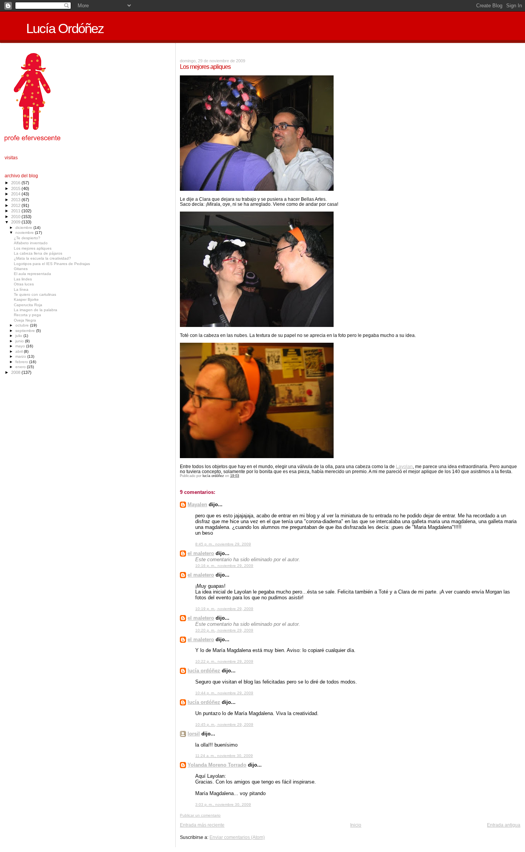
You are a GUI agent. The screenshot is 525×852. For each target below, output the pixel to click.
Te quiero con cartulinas (35, 294)
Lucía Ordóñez (65, 28)
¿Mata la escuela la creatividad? (42, 258)
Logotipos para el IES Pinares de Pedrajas (52, 264)
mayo (20, 346)
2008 (16, 372)
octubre (22, 325)
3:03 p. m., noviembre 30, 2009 (223, 804)
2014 (16, 194)
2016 (16, 182)
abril (19, 351)
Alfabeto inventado (31, 243)
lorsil (194, 734)
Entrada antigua (503, 824)
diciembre (24, 227)
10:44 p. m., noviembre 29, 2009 (224, 693)
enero (21, 367)
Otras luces (24, 284)
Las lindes (23, 279)
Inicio (355, 824)
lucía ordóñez (204, 671)
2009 (16, 222)
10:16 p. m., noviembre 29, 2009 (224, 566)
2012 (16, 205)
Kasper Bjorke (26, 299)
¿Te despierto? (27, 238)
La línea (21, 289)
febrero (22, 362)
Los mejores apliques (33, 248)
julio (19, 335)
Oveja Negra (25, 320)
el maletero (201, 553)
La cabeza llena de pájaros (38, 253)
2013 (16, 199)
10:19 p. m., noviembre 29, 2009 (224, 609)
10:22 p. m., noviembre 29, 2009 (224, 661)
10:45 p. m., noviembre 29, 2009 (224, 724)
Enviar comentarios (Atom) (237, 837)
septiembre (25, 330)
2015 (16, 188)
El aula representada (32, 274)
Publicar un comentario (200, 815)
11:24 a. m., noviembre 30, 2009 (224, 756)
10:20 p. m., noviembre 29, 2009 (224, 630)
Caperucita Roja (28, 305)
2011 (16, 210)
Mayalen (197, 504)
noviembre (25, 232)
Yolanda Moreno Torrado (217, 765)
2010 (16, 216)
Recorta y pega (27, 315)
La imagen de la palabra (35, 310)
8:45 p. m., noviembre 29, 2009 (223, 544)
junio (20, 341)
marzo (21, 356)
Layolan (404, 466)
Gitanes (21, 269)
